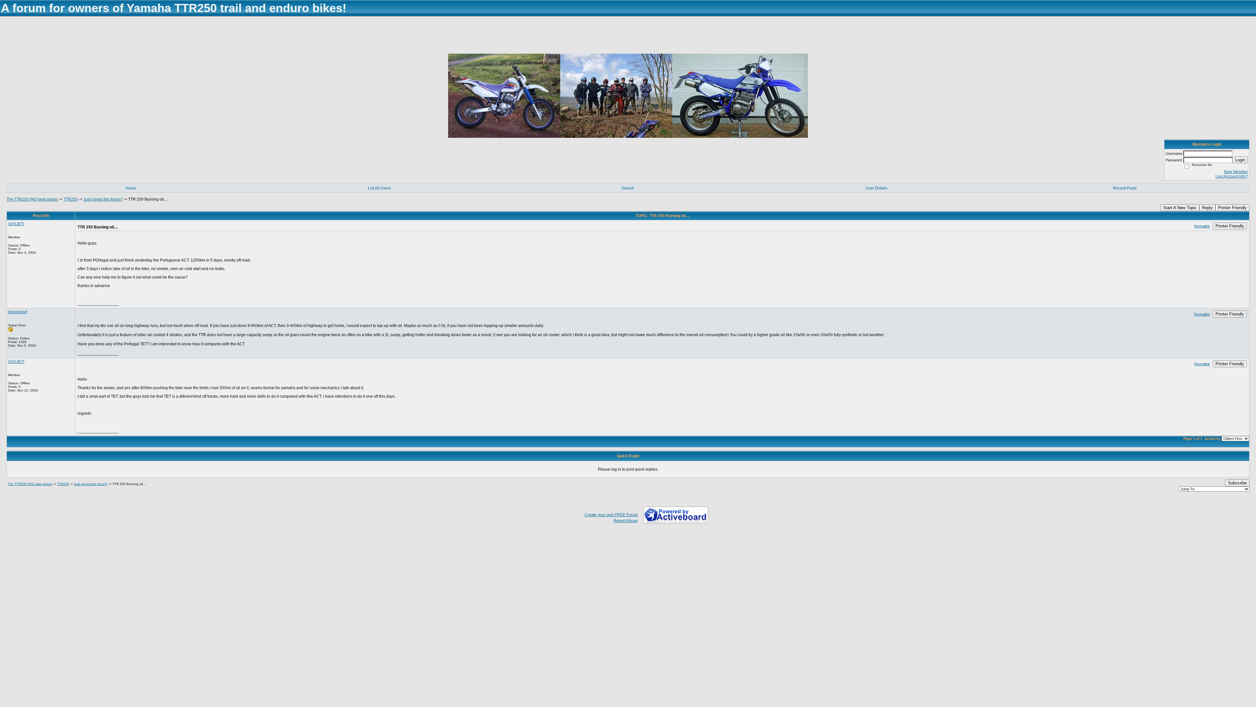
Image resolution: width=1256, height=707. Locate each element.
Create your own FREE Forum (611, 515)
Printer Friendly (1232, 207)
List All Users (379, 188)
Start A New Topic (1180, 207)
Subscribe (1237, 482)
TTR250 (70, 199)
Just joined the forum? (103, 199)
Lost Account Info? (1231, 176)
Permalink (1202, 226)
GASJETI (16, 224)
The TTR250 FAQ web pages (32, 199)
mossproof (17, 312)
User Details (876, 188)
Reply (1207, 207)
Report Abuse (626, 520)
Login (1240, 159)
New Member (1236, 172)
